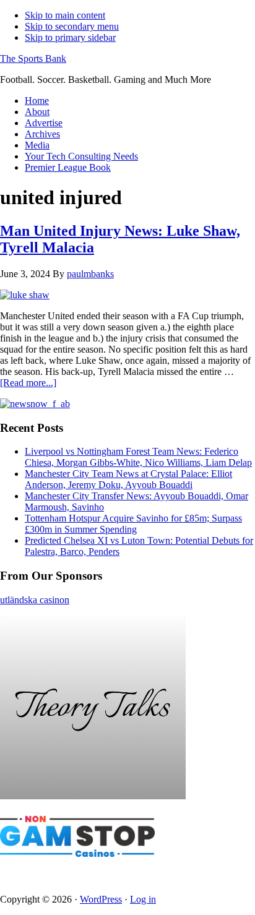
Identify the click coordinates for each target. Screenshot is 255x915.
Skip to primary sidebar (70, 37)
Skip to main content (65, 15)
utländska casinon (34, 600)
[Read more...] (28, 382)
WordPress (101, 899)
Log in (143, 899)
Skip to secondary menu (72, 26)
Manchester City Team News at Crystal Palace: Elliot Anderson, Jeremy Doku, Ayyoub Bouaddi (128, 479)
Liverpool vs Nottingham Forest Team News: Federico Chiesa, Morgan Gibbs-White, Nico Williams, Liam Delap (138, 457)
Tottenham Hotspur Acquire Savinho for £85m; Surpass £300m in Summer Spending (133, 524)
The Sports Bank (33, 58)
